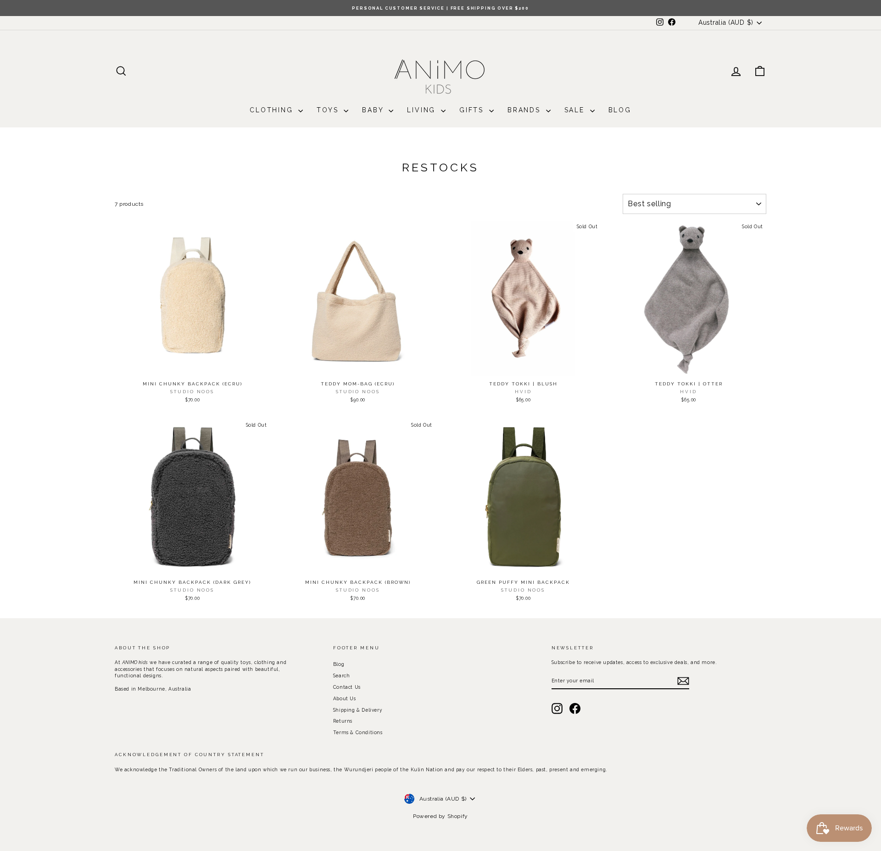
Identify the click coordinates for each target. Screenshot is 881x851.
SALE (576, 110)
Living (423, 110)
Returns (342, 721)
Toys (329, 110)
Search (341, 675)
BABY (374, 110)
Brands (525, 110)
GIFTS (473, 110)
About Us (344, 698)
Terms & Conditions (358, 732)
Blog (619, 110)
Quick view (192, 366)
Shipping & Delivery (357, 710)
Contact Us (347, 687)
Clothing (273, 110)
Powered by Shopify (440, 816)
